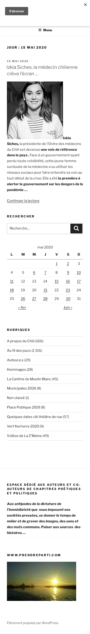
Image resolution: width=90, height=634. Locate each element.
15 (57, 281)
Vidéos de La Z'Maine (24, 436)
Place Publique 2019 (23, 407)
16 (68, 281)
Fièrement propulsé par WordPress (32, 623)
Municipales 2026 (21, 388)
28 (45, 299)
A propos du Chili (21, 341)
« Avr (22, 307)
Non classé (16, 398)
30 (68, 299)
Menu (47, 30)
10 (79, 272)
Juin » (67, 307)
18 (12, 290)
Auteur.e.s (15, 360)
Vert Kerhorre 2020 (23, 426)
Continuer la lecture (23, 201)
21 (45, 290)
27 (34, 299)
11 (11, 281)
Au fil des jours (19, 350)
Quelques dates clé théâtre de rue (34, 417)
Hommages (16, 369)
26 (23, 299)
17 (79, 281)
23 (68, 290)
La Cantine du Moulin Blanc (29, 379)
